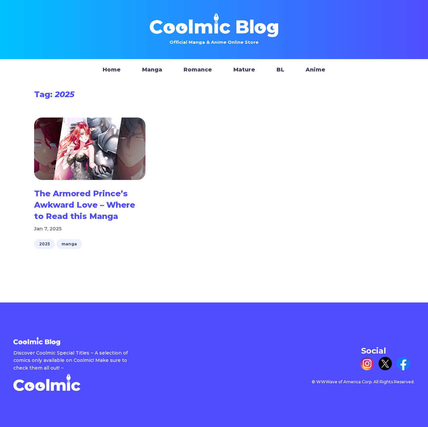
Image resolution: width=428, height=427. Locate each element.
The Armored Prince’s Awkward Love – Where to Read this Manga (84, 205)
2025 (44, 243)
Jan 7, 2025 (48, 229)
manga (69, 243)
